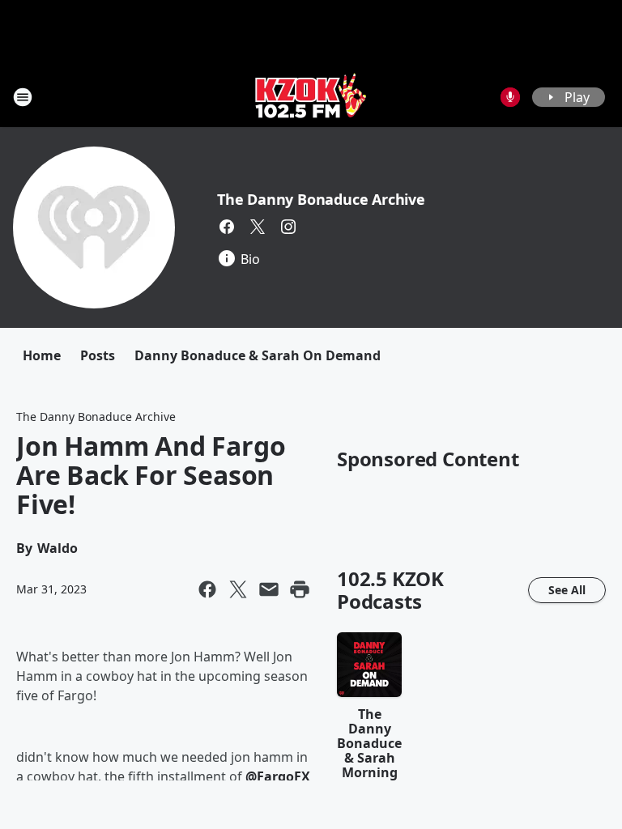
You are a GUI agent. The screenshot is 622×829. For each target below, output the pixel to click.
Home (42, 355)
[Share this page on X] (238, 589)
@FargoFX (277, 776)
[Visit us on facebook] (226, 226)
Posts (97, 355)
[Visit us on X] (257, 226)
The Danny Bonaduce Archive (321, 199)
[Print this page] (299, 589)
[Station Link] (311, 96)
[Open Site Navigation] (22, 97)
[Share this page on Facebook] (207, 589)
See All (567, 589)
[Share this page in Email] (269, 589)
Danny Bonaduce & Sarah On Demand (257, 355)
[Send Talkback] (510, 97)
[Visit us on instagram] (288, 226)
